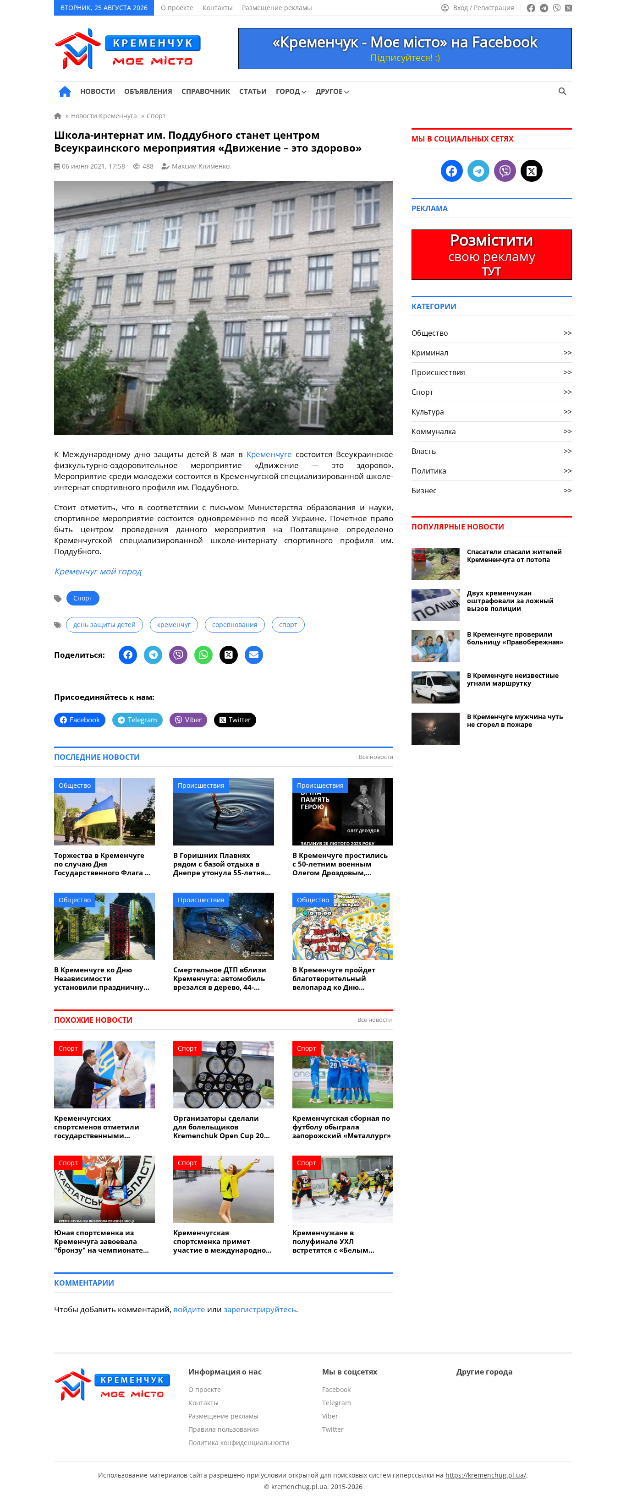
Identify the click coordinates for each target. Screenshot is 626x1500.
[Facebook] (128, 655)
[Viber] (178, 655)
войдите (189, 1309)
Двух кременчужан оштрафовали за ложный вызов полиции (510, 600)
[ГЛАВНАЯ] (65, 91)
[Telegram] (153, 655)
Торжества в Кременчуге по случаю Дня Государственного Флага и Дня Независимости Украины (102, 864)
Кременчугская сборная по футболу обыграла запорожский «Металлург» (341, 1127)
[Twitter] (229, 655)
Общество (75, 785)
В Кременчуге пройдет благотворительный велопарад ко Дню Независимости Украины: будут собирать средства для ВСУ (339, 978)
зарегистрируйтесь (260, 1309)
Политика (492, 471)
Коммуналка (492, 431)
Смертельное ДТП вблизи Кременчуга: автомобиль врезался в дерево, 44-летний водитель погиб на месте (221, 978)
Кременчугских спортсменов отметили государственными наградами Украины (96, 1127)
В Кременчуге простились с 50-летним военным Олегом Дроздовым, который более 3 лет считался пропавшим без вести (340, 864)
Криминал (492, 353)
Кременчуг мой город (97, 571)
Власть (492, 451)
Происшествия (201, 785)
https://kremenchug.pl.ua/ (485, 1475)
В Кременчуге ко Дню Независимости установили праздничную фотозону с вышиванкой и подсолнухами (102, 978)
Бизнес (492, 490)
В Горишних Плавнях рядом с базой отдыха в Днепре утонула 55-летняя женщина (221, 864)
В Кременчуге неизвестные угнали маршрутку (513, 679)
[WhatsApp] (203, 655)
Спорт (83, 598)
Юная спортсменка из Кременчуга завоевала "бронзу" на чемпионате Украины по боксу (98, 1241)
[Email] (254, 655)
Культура (492, 412)
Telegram (336, 1402)
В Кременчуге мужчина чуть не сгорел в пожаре (515, 720)
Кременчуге (269, 454)
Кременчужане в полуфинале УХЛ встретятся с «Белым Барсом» (330, 1241)
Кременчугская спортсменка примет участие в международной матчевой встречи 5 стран (222, 1241)
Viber (330, 1416)
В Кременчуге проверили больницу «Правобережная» (515, 638)
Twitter (333, 1429)
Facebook (336, 1389)
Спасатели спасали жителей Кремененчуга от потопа (514, 555)
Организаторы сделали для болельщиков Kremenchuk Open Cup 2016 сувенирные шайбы (222, 1127)
